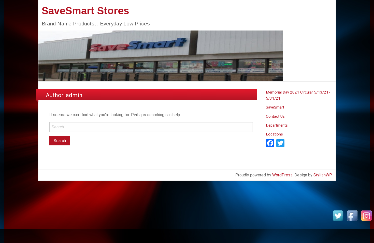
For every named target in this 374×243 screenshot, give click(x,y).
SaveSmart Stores (85, 10)
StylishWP (322, 175)
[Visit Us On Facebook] (352, 215)
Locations (274, 134)
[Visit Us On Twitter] (338, 215)
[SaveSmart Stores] (160, 55)
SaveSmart (275, 107)
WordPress (282, 175)
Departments (277, 125)
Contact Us (275, 116)
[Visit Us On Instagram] (366, 215)
